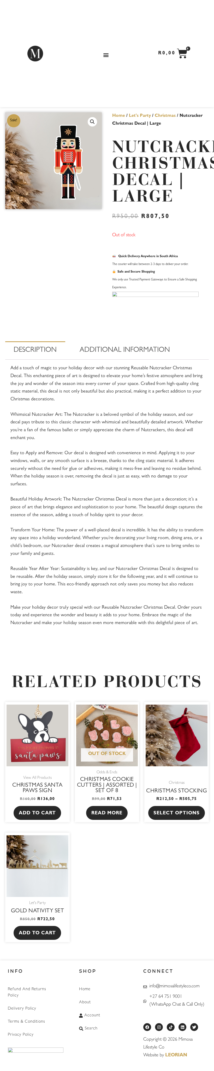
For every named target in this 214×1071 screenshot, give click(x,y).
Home (118, 116)
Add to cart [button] (37, 813)
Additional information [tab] (125, 350)
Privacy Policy (21, 1035)
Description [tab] (35, 350)
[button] (106, 54)
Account (92, 1016)
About (85, 1002)
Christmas (165, 116)
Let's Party (140, 116)
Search (91, 1029)
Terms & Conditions (26, 1022)
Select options (176, 813)
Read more (106, 813)
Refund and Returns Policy (27, 992)
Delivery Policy (22, 1009)
